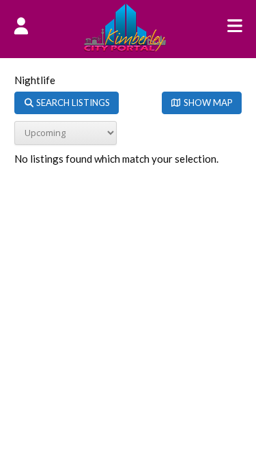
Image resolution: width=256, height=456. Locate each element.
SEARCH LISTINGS (72, 102)
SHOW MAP (207, 102)
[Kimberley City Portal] (125, 47)
